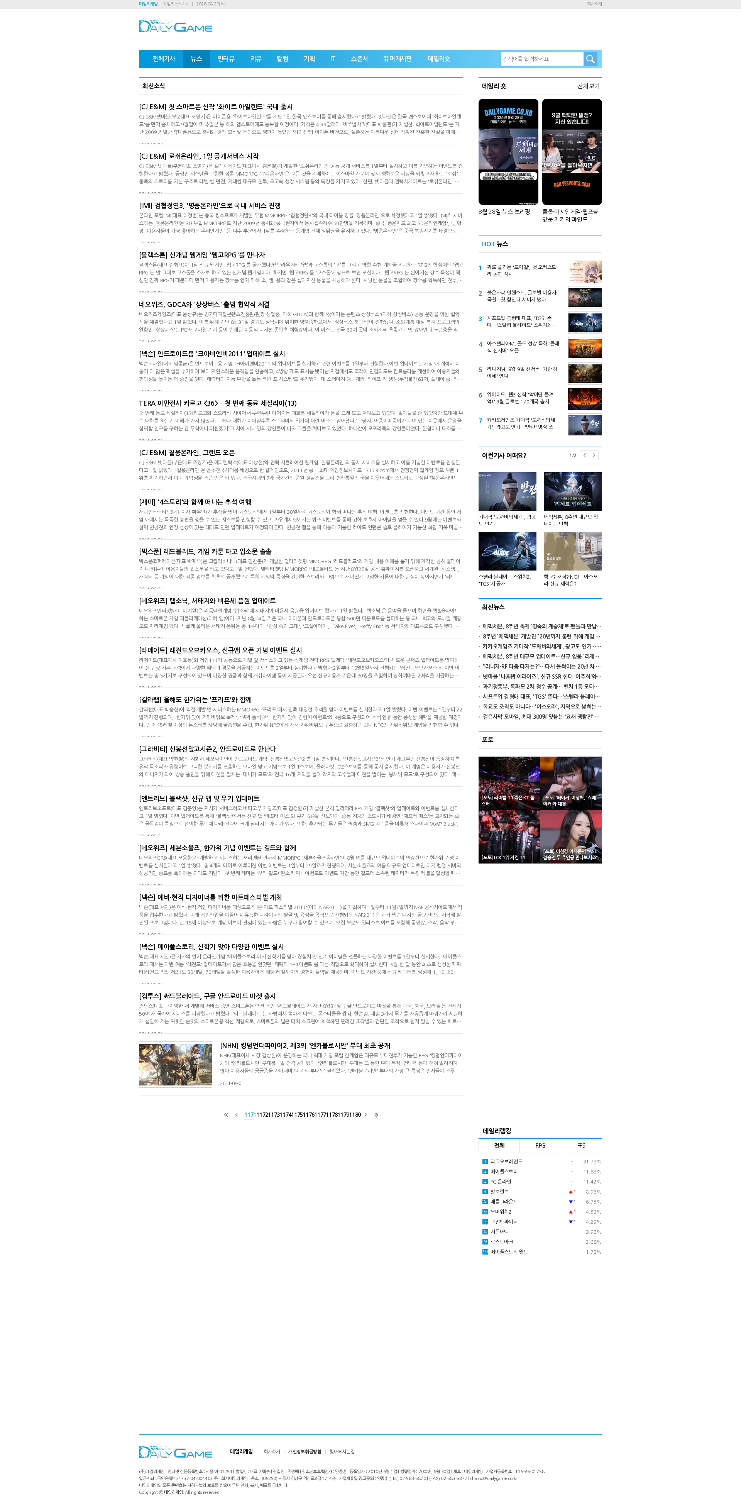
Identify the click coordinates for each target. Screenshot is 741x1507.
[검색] (590, 59)
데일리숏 (439, 59)
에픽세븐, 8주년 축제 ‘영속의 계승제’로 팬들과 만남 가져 (542, 626)
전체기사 (163, 59)
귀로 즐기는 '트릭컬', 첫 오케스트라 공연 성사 (521, 271)
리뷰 (256, 59)
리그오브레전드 (503, 1161)
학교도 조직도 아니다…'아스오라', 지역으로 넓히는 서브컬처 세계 (542, 706)
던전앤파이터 (501, 1221)
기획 (309, 59)
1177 (318, 1115)
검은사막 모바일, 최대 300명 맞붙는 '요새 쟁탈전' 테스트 (542, 717)
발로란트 (496, 1191)
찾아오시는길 (342, 1451)
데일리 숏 (494, 86)
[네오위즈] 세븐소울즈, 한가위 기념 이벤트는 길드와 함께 (217, 848)
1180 (353, 1115)
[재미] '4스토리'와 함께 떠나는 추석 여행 (195, 502)
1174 (284, 1115)
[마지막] (376, 1114)
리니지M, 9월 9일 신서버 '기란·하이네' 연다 (522, 373)
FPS (581, 1145)
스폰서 (359, 59)
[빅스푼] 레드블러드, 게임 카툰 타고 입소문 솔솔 (205, 552)
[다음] (365, 1114)
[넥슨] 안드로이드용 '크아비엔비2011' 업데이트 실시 (212, 354)
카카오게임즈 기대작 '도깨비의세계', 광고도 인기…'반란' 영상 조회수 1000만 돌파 (522, 424)
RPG (540, 1145)
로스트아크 (498, 1242)
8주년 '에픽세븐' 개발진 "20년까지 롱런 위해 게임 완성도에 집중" (542, 636)
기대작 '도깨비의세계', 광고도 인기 (507, 521)
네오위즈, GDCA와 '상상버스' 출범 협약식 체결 (204, 304)
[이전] (236, 1114)
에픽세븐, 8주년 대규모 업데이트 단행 (571, 521)
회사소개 (594, 4)
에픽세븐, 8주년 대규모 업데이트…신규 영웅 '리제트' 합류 (542, 656)
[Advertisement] (540, 993)
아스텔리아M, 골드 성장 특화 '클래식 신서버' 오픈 (523, 347)
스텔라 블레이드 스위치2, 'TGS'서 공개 (505, 580)
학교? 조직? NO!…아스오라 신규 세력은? (570, 580)
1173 (272, 1115)
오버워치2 (498, 1211)
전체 (499, 1145)
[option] (540, 526)
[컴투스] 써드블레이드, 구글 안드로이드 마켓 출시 (207, 996)
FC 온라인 (497, 1181)
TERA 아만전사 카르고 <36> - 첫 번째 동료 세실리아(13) (218, 403)
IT (333, 59)
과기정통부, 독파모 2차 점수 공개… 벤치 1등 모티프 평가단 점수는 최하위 (542, 686)
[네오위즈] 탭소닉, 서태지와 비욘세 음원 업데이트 (207, 601)
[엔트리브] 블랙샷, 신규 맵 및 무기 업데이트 (199, 799)
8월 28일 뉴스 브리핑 (504, 212)
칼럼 (282, 59)
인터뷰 (226, 59)
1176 (307, 1115)
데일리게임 (148, 4)
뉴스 (196, 59)
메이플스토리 (501, 1171)
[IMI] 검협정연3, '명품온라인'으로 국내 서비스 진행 (210, 206)
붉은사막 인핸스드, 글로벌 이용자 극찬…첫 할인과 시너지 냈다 (522, 296)
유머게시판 (398, 59)
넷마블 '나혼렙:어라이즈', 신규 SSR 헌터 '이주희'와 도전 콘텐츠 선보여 (542, 676)
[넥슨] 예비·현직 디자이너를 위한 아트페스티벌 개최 (210, 897)
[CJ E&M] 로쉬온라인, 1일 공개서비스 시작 (199, 156)
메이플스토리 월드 (505, 1252)
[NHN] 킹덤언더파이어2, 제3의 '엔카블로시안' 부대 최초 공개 (305, 1046)
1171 (249, 1115)
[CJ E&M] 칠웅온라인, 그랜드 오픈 (187, 453)
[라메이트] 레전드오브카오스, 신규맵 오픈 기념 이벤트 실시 (220, 650)
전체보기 (588, 86)
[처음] (226, 1114)
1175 (295, 1115)
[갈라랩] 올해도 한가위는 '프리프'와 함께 (195, 700)
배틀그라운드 (501, 1201)
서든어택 (496, 1231)
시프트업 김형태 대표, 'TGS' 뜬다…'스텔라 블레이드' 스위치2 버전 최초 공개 (521, 322)
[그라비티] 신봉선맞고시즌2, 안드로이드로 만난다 (207, 749)
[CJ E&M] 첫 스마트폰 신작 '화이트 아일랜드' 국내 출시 (216, 107)
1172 (261, 1115)
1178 (330, 1115)
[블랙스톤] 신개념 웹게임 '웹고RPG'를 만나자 (202, 255)
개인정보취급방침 (304, 1451)
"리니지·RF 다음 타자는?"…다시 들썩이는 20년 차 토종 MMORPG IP (542, 666)
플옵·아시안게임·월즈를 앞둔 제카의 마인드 (570, 215)
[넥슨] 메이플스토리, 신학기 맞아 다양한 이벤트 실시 (211, 947)
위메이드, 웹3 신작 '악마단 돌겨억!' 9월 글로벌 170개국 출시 (520, 398)
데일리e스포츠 (175, 4)
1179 (342, 1115)
